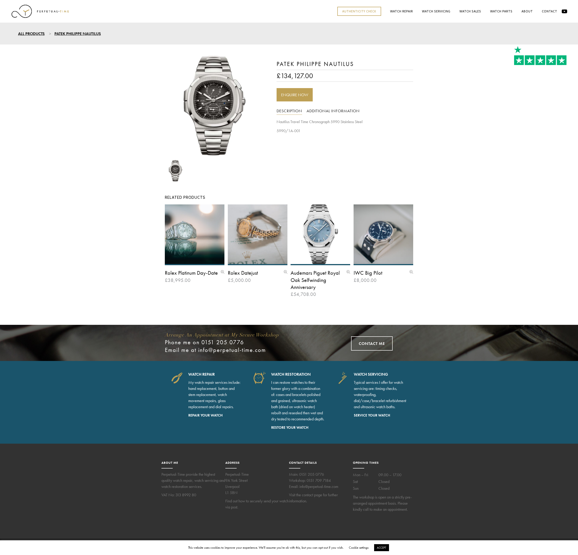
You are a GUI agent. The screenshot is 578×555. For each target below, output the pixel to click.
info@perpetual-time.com (232, 350)
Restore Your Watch (289, 427)
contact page (312, 494)
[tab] (289, 111)
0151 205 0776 (311, 474)
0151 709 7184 (319, 480)
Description (289, 110)
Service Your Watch (372, 415)
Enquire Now (294, 94)
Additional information (333, 110)
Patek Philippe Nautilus (77, 33)
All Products (31, 33)
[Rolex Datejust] (285, 272)
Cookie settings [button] (358, 547)
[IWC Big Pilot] (411, 272)
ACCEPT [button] (381, 548)
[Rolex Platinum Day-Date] (222, 272)
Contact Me (372, 343)
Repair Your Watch (205, 415)
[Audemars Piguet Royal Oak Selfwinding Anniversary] (348, 272)
